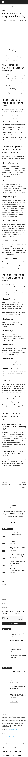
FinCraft (6, 20)
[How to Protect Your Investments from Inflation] (5, 657)
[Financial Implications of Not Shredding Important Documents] (5, 570)
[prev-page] (3, 576)
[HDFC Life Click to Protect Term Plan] (5, 681)
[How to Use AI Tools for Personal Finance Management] (5, 534)
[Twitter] (11, 24)
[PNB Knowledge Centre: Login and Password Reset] (5, 635)
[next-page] (5, 576)
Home (3, 6)
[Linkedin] (22, 24)
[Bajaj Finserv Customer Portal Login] (5, 549)
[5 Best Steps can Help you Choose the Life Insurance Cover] (5, 696)
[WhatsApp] (18, 24)
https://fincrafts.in (14, 507)
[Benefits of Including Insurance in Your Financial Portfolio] (5, 563)
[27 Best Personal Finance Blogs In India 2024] (5, 541)
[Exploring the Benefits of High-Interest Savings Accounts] (5, 642)
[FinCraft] (3, 20)
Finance (7, 6)
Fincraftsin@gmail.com (13, 729)
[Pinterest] (15, 24)
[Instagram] (14, 522)
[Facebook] (8, 24)
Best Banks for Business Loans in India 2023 (21, 486)
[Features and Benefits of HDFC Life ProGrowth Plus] (5, 688)
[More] (26, 24)
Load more (13, 662)
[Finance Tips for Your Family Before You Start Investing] (5, 556)
